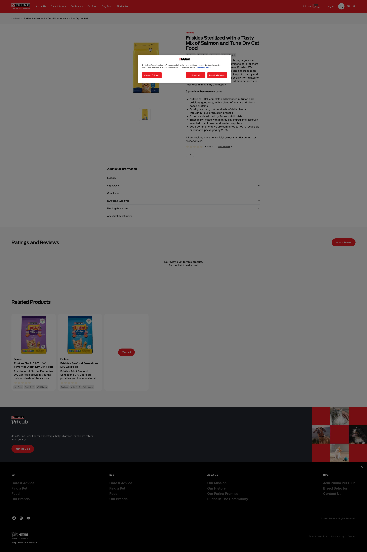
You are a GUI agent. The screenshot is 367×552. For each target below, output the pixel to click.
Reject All (196, 75)
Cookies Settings (151, 75)
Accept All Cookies (217, 75)
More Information (204, 67)
